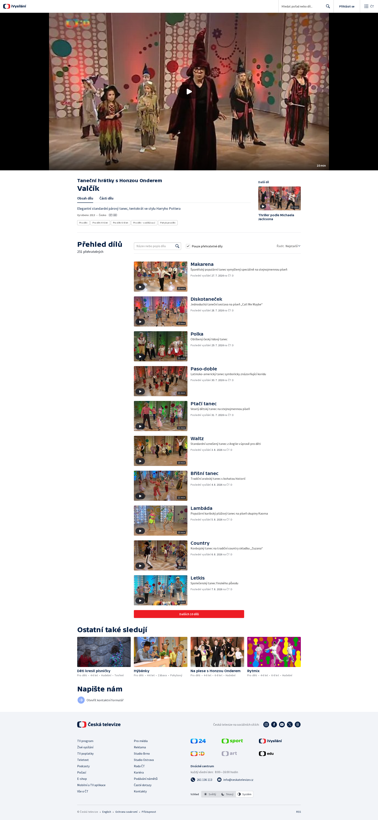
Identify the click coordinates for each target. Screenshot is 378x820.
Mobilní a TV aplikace (91, 785)
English (106, 812)
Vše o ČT (82, 791)
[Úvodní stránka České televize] (99, 724)
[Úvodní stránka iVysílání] (18, 6)
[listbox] (227, 794)
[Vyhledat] (177, 246)
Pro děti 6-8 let (120, 222)
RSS (298, 812)
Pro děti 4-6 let (100, 222)
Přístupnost (149, 812)
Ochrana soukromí (126, 812)
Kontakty (140, 791)
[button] (189, 91)
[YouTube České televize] (282, 724)
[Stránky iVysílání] (270, 742)
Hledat (328, 6)
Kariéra (139, 772)
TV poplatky (85, 753)
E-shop (82, 779)
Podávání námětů (146, 779)
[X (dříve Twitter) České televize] (290, 724)
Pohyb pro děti (167, 222)
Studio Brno (142, 753)
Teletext (83, 760)
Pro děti (83, 222)
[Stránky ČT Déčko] (198, 755)
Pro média (141, 741)
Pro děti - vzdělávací (144, 222)
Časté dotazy (142, 785)
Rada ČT (139, 766)
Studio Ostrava (144, 760)
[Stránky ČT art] (229, 755)
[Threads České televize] (298, 724)
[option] (210, 794)
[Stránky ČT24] (198, 742)
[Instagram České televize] (266, 724)
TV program (85, 741)
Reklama (140, 747)
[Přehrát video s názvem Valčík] (189, 91)
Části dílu (106, 198)
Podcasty (83, 766)
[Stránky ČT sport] (232, 742)
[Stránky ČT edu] (266, 755)
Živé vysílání (85, 747)
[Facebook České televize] (274, 724)
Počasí (81, 772)
